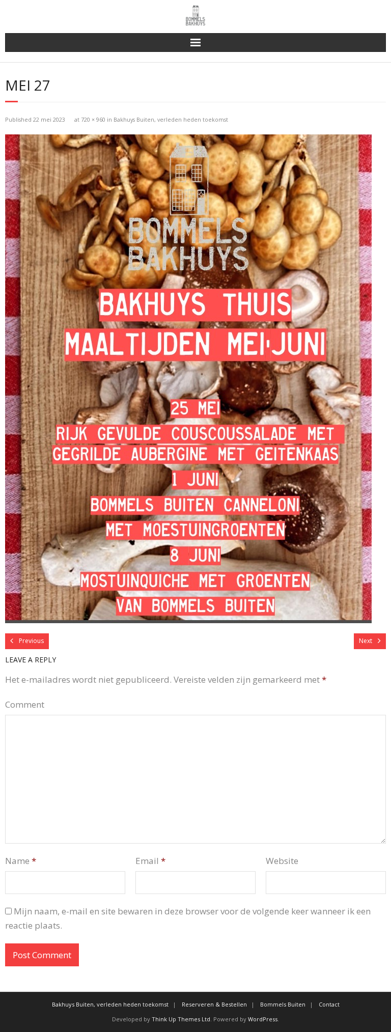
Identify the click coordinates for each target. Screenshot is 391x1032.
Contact (329, 1004)
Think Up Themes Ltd (181, 1019)
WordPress (262, 1019)
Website (282, 861)
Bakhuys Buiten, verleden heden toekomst (171, 119)
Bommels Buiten (282, 1004)
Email (150, 861)
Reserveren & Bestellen (214, 1004)
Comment (24, 704)
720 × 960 (93, 119)
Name (20, 861)
